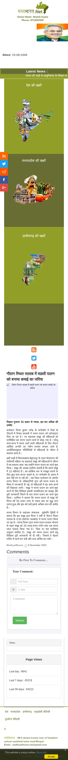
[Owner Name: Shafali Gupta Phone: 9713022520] (34, 7)
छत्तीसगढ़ (27, 711)
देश (6, 711)
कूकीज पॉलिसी (12, 719)
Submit (20, 620)
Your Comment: (23, 571)
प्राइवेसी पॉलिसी (42, 711)
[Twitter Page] (33, 358)
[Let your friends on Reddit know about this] (4, 172)
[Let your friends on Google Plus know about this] (4, 187)
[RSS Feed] (33, 349)
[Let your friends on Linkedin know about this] (4, 156)
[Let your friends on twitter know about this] (4, 164)
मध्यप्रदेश (15, 711)
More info (41, 752)
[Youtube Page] (33, 366)
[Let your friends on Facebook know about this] (4, 180)
